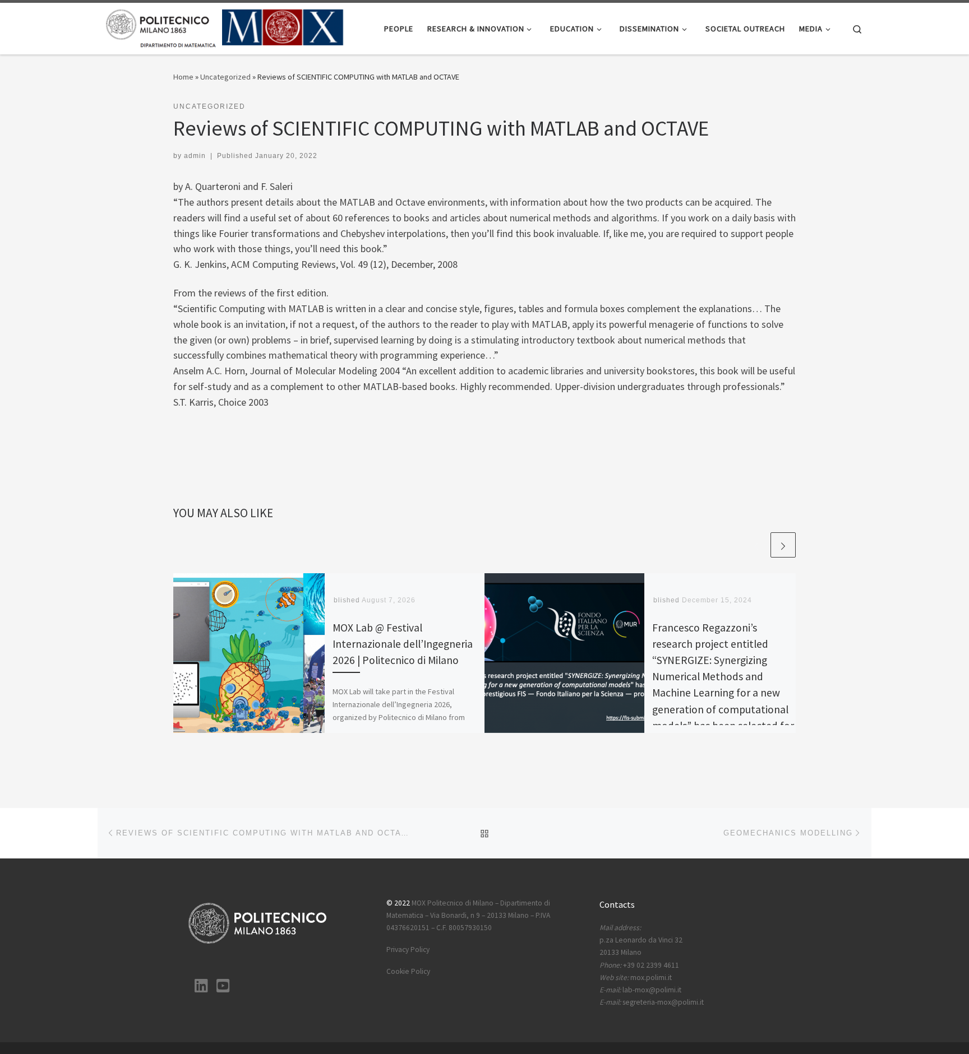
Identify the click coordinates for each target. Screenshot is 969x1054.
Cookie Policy (408, 971)
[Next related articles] (783, 545)
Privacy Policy (408, 949)
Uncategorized (225, 77)
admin (195, 156)
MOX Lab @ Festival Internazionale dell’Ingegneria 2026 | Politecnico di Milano (403, 644)
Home (183, 77)
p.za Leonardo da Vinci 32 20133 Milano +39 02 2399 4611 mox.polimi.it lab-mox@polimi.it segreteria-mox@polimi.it (651, 965)
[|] (225, 26)
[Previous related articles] (756, 545)
